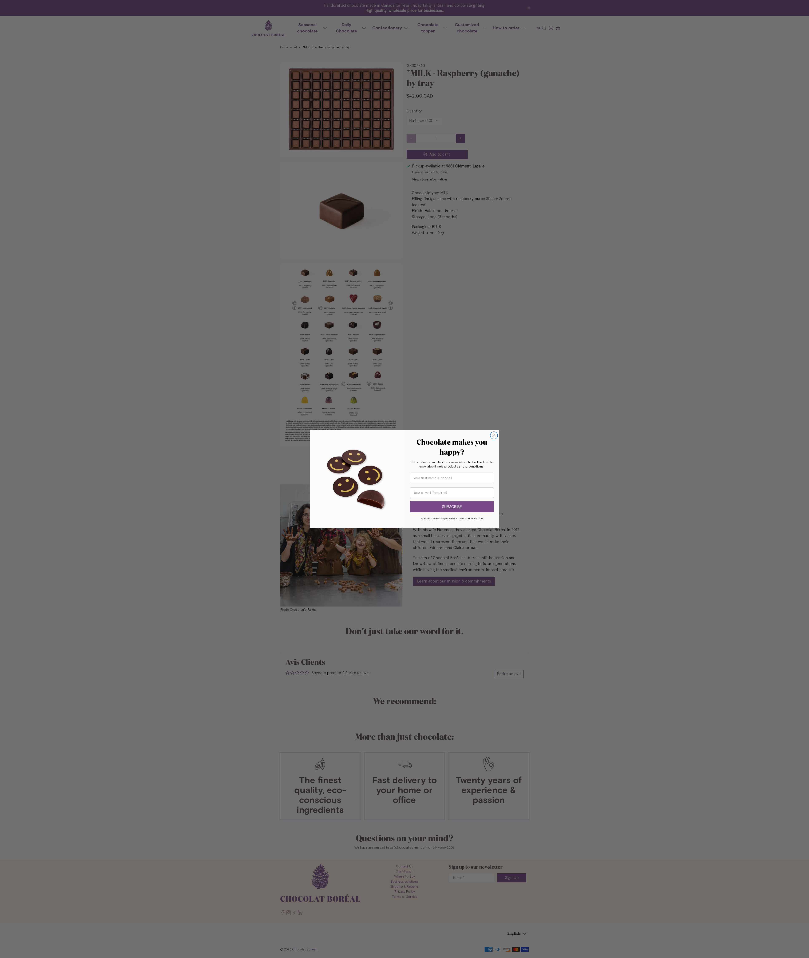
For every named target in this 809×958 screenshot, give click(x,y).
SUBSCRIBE (452, 506)
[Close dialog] (494, 435)
